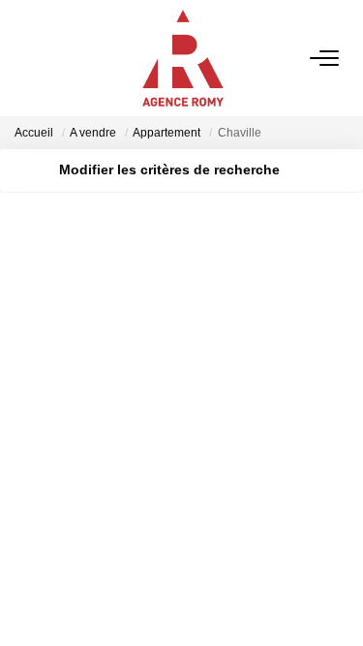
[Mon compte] (26, 58)
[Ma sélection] (49, 58)
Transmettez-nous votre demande (128, 550)
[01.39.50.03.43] (337, 602)
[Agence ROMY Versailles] (183, 58)
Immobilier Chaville (99, 456)
